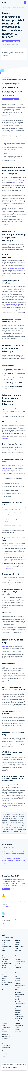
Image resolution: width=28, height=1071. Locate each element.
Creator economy (19, 969)
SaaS (16, 965)
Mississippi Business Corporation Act (16, 184)
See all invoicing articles (8, 847)
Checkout (4, 952)
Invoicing (4, 967)
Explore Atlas (5, 906)
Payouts (4, 978)
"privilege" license (8, 568)
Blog (3, 1029)
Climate (4, 954)
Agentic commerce (19, 946)
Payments (4, 976)
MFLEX (22, 286)
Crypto (3, 957)
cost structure (18, 355)
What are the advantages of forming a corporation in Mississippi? (11, 84)
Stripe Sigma (5, 984)
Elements (4, 961)
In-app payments (19, 957)
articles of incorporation (18, 182)
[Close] (25, 1064)
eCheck (4, 470)
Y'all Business (21, 107)
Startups (17, 944)
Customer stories (6, 1027)
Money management (20, 961)
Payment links (5, 974)
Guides (4, 1025)
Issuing (3, 969)
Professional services (20, 985)
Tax (3, 986)
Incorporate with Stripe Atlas (10, 41)
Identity (4, 965)
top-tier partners (17, 784)
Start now (5, 888)
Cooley (23, 761)
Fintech (17, 971)
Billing (3, 948)
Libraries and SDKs (19, 1016)
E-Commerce (18, 950)
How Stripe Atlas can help (8, 95)
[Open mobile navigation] (25, 2)
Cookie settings (6, 1045)
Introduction (5, 77)
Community (5, 1031)
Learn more (5, 58)
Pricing (3, 942)
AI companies (18, 967)
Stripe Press (18, 1031)
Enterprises (18, 942)
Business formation (18, 7)
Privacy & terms (6, 1036)
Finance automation (19, 954)
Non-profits (18, 983)
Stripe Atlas (5, 646)
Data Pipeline (5, 959)
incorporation (11, 408)
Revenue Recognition (7, 982)
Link (3, 971)
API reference (18, 1010)
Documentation (18, 1008)
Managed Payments (7, 972)
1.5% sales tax (14, 325)
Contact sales (14, 888)
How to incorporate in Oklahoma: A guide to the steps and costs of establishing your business (15, 853)
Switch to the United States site (10, 1067)
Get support (5, 1053)
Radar (3, 980)
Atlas (3, 944)
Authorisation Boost (7, 946)
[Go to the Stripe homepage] (3, 935)
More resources (6, 7)
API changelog (18, 1014)
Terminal (4, 988)
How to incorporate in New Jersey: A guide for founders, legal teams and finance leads (14, 862)
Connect (4, 955)
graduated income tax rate (17, 268)
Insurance (17, 978)
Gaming (17, 972)
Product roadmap (19, 1025)
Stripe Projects (18, 1018)
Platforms (17, 963)
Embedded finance (19, 952)
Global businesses (19, 955)
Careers (17, 1027)
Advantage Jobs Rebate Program (12, 304)
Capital (3, 950)
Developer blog (18, 1020)
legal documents (16, 757)
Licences (4, 1042)
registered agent (6, 449)
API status (17, 1012)
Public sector (18, 987)
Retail (16, 989)
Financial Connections (7, 963)
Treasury (4, 989)
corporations (12, 130)
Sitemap (4, 1043)
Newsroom (17, 1029)
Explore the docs (6, 923)
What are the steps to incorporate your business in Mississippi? (12, 92)
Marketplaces (18, 959)
